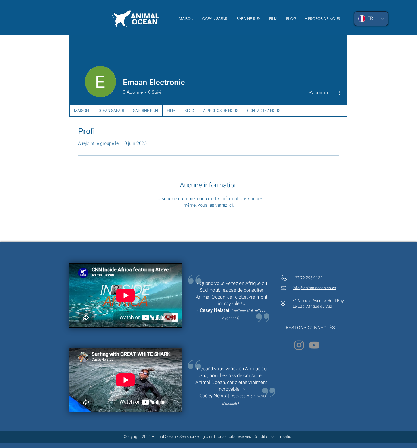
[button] (273, 18)
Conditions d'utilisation (274, 436)
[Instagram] (299, 345)
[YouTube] (314, 345)
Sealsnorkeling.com (196, 436)
